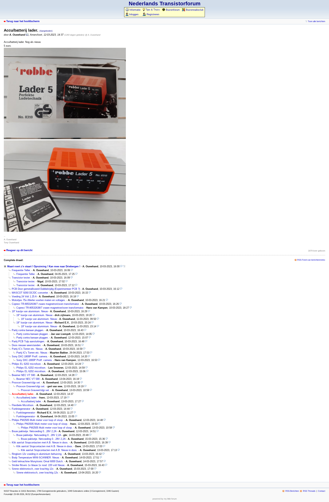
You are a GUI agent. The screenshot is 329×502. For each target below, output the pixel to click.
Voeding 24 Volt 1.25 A (24, 296)
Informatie (135, 9)
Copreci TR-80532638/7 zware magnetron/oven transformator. (45, 303)
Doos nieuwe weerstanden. (26, 345)
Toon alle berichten (316, 21)
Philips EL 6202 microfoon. (27, 363)
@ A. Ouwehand (92, 35)
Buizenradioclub (194, 9)
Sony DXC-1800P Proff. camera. (30, 356)
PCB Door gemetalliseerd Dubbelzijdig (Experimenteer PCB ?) (46, 288)
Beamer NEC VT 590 (23, 375)
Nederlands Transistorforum (164, 3)
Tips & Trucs (152, 9)
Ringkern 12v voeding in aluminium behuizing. (37, 454)
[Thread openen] (124, 266)
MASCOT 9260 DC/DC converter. (30, 292)
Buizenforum (172, 9)
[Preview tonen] (121, 266)
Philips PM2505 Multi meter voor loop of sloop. (37, 420)
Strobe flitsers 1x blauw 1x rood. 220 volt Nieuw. (38, 465)
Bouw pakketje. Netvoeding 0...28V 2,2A (34, 431)
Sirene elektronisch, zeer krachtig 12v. (33, 468)
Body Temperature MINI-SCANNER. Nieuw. (36, 457)
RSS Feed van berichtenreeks (311, 260)
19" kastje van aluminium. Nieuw (30, 311)
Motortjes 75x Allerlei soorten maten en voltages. (39, 300)
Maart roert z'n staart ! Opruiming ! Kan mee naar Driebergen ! (43, 266)
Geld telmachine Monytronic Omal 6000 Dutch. (37, 461)
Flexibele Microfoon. (23, 405)
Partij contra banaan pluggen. (28, 330)
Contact (321, 491)
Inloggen (133, 14)
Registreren (152, 14)
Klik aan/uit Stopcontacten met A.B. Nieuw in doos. (40, 442)
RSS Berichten (292, 491)
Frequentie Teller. (21, 270)
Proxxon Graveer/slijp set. (26, 382)
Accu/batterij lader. (26, 397)
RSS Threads (309, 491)
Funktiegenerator (21, 408)
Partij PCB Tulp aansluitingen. (28, 341)
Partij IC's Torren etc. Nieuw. (27, 348)
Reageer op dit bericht (19, 250)
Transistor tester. (21, 277)
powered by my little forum (165, 499)
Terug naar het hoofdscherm (23, 21)
